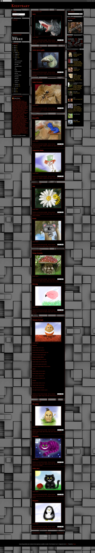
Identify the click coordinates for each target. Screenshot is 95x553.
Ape (33, 186)
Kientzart (20, 5)
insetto (56, 213)
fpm (67, 544)
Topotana (75, 67)
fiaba (33, 147)
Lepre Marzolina (76, 114)
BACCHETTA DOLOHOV (76, 60)
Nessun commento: (52, 40)
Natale (81, 43)
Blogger (74, 544)
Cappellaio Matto (38, 150)
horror (69, 42)
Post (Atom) (50, 536)
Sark (34, 14)
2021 (15, 45)
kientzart (53, 41)
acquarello (79, 44)
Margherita (38, 215)
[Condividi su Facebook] (61, 40)
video (75, 44)
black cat (44, 496)
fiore (54, 213)
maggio (16, 54)
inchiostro (71, 39)
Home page (48, 532)
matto (36, 147)
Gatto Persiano (37, 82)
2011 (15, 91)
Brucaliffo (35, 118)
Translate (22, 15)
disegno (40, 41)
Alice (37, 145)
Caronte (75, 52)
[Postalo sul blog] (59, 40)
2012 (15, 90)
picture (38, 147)
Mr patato (35, 404)
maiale (58, 311)
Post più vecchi (60, 532)
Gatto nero (35, 468)
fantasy (44, 41)
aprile (16, 55)
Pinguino (35, 501)
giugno (16, 52)
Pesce (60, 41)
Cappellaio (45, 145)
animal (37, 109)
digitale (37, 41)
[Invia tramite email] (58, 40)
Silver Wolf (75, 120)
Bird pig (35, 284)
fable (61, 145)
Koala (34, 218)
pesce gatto (34, 75)
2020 (15, 47)
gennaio (16, 86)
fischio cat (41, 73)
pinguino (60, 528)
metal (70, 44)
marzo (16, 57)
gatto (48, 73)
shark (36, 43)
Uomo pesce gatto (38, 50)
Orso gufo (75, 91)
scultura (70, 43)
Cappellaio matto (50, 145)
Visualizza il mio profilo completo (19, 135)
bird (43, 311)
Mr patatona (59, 431)
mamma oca (34, 397)
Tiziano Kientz (17, 98)
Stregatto (35, 436)
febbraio (17, 84)
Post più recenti (36, 532)
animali (40, 109)
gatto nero (59, 496)
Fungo (51, 280)
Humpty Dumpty (37, 320)
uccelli (35, 313)
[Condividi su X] (60, 40)
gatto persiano (55, 109)
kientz (50, 41)
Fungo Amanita (37, 253)
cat (43, 109)
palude (57, 41)
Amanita (37, 280)
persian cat (38, 111)
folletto (47, 41)
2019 (15, 49)
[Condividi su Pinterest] (63, 40)
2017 (15, 88)
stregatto (41, 465)
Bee (45, 213)
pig (33, 313)
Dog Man (70, 20)
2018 (15, 50)
